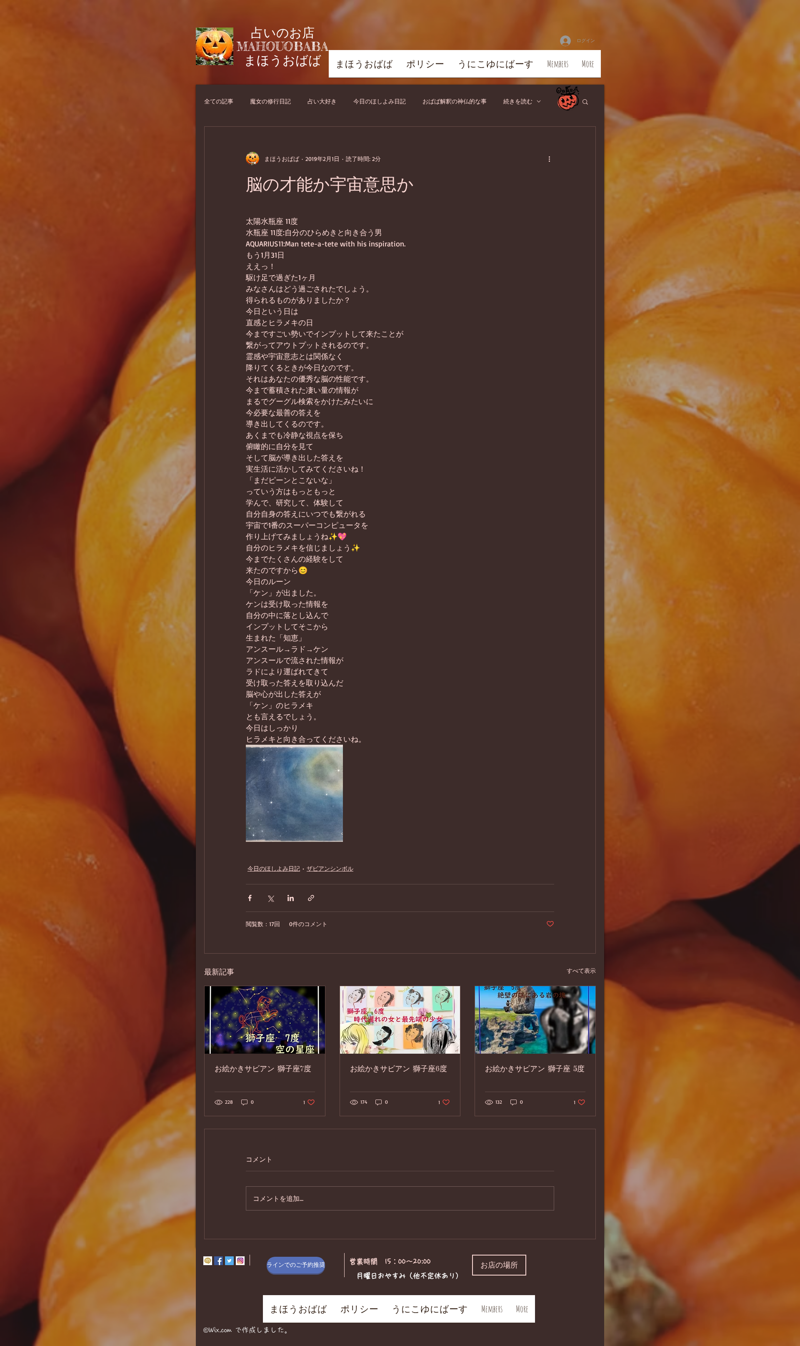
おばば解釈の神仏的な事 (454, 101)
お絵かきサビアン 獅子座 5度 (535, 1068)
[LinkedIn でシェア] (291, 898)
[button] (585, 101)
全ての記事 (218, 101)
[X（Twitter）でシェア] (270, 898)
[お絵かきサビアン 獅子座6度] (400, 1020)
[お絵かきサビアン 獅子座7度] (265, 1020)
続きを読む (517, 101)
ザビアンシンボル (330, 868)
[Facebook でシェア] (250, 898)
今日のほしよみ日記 (379, 101)
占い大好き (322, 101)
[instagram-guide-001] (240, 1260)
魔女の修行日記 (270, 101)
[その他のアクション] (549, 158)
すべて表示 (581, 970)
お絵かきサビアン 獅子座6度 (398, 1068)
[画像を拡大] (294, 793)
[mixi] (207, 1260)
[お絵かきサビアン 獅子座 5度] (535, 1020)
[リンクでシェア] (311, 898)
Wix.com (220, 1329)
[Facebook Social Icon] (218, 1260)
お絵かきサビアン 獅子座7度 (263, 1068)
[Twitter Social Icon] (229, 1260)
